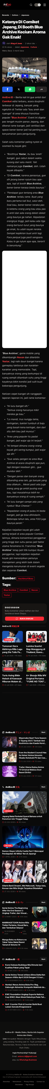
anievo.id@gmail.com (27, 1056)
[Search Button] (31, 5)
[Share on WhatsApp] (30, 89)
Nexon (20, 357)
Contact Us (41, 1082)
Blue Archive (19, 117)
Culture (15, 15)
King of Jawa (16, 43)
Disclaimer (19, 1084)
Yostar (6, 361)
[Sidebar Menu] (44, 5)
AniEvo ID (17, 732)
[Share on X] (18, 89)
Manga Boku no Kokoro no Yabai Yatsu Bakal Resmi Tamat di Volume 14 (14, 942)
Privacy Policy (29, 1082)
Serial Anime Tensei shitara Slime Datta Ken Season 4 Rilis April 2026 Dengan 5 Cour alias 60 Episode (25, 977)
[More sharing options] (41, 89)
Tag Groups (30, 1084)
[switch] (37, 4)
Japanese (25, 15)
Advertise (6, 1082)
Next (43, 732)
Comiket (7, 101)
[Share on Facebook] (7, 89)
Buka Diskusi (26, 618)
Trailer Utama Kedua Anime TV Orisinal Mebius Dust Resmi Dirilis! (31, 770)
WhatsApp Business (28, 1060)
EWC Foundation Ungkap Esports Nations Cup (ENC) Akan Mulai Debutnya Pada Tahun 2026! (26, 997)
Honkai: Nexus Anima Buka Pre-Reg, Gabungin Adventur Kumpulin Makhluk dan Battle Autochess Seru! (25, 987)
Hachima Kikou (25, 578)
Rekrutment (17, 1082)
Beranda (5, 15)
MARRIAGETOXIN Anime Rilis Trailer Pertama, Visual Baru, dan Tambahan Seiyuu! (15, 925)
